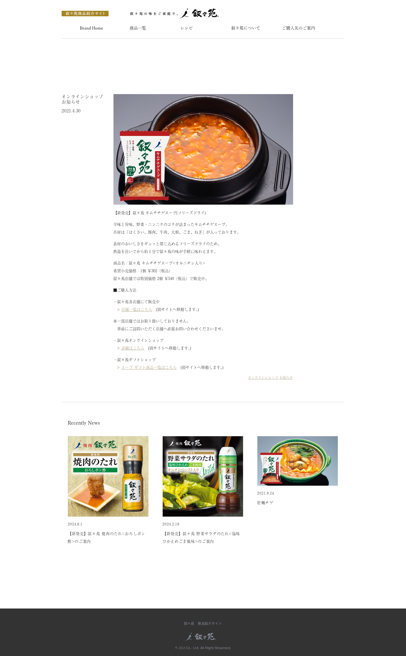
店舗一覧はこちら (136, 309)
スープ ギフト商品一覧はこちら (149, 367)
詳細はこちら (132, 348)
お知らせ (286, 377)
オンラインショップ (263, 377)
